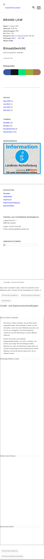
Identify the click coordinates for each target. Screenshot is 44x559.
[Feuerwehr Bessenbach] (18, 7)
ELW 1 (14, 38)
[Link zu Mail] (39, 282)
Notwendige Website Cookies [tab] (9, 359)
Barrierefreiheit (8, 206)
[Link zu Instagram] (35, 282)
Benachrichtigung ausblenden (30, 295)
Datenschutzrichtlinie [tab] (7, 526)
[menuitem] (32, 7)
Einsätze (6, 126)
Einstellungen (6, 300)
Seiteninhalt (7, 197)
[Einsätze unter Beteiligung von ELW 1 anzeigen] (16, 38)
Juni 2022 (6, 107)
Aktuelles (6, 123)
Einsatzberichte (9, 129)
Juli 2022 (6, 104)
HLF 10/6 (21, 38)
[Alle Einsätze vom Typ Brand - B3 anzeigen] (14, 33)
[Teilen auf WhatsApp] (22, 72)
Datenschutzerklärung (11, 203)
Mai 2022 (6, 110)
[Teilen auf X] (14, 72)
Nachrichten (7, 132)
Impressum (7, 200)
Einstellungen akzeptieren (10, 295)
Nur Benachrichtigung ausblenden (12, 556)
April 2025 (7, 101)
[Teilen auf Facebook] (7, 72)
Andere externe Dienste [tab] (7, 456)
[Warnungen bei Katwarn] (22, 174)
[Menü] (38, 7)
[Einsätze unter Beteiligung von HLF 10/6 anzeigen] (25, 38)
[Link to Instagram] (37, 72)
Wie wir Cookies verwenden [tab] (9, 317)
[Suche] (32, 7)
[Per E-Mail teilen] (29, 72)
